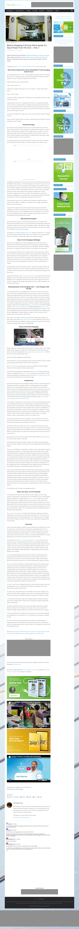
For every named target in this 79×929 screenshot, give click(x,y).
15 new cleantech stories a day (30, 669)
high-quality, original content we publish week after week (33, 57)
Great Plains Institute (19, 232)
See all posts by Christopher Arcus (21, 817)
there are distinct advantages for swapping (29, 540)
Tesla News (34, 10)
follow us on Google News (38, 633)
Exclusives (41, 10)
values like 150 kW (27, 319)
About (57, 10)
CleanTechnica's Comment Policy (15, 789)
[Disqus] (29, 836)
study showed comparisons (16, 513)
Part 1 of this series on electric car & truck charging (28, 66)
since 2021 (36, 371)
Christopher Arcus (14, 50)
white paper (28, 232)
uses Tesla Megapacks (34, 304)
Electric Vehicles (19, 10)
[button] (13, 11)
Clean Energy (10, 10)
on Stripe (47, 55)
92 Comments (19, 50)
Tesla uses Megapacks (21, 306)
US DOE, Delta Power (32, 179)
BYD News (28, 10)
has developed (13, 366)
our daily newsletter (24, 633)
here (30, 787)
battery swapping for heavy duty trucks (34, 352)
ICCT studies (27, 373)
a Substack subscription (31, 55)
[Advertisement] (52, 4)
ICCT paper (33, 498)
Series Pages (49, 10)
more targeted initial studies (43, 375)
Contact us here (17, 664)
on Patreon (40, 55)
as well (43, 306)
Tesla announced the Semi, (29, 275)
